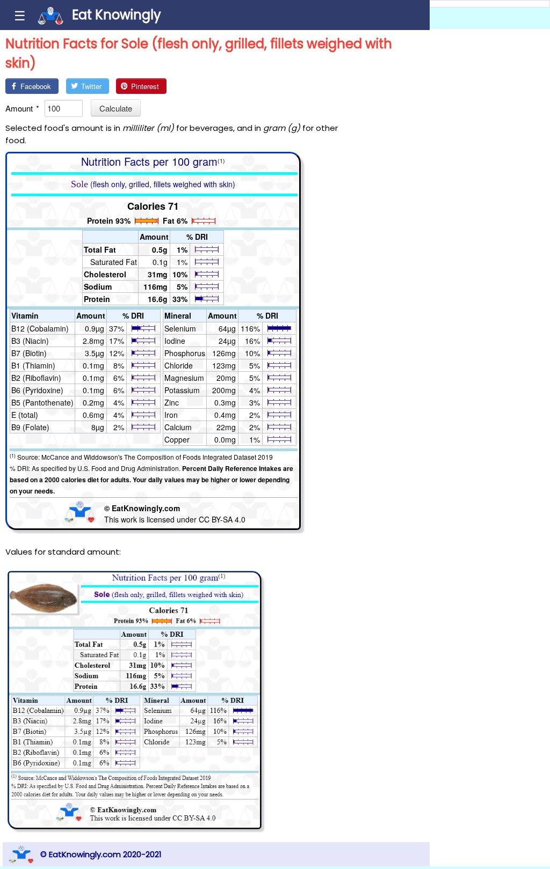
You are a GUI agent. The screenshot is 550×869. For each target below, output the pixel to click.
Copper (177, 439)
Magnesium (184, 377)
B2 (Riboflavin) (36, 377)
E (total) (24, 414)
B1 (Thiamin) (33, 365)
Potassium (182, 390)
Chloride (178, 365)
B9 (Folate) (30, 427)
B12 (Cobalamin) (40, 328)
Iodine (174, 340)
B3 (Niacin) (30, 340)
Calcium (178, 427)
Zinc (171, 402)
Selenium (180, 328)
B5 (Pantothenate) (42, 402)
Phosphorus (184, 353)
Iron (171, 414)
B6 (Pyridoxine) (37, 390)
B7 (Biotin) (29, 353)
